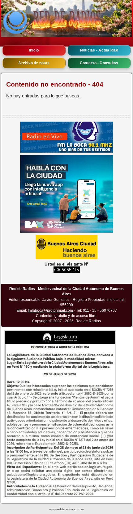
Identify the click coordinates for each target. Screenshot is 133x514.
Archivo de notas (33, 63)
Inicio (34, 50)
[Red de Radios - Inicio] (66, 18)
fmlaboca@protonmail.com (50, 310)
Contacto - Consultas (99, 63)
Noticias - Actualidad (99, 50)
